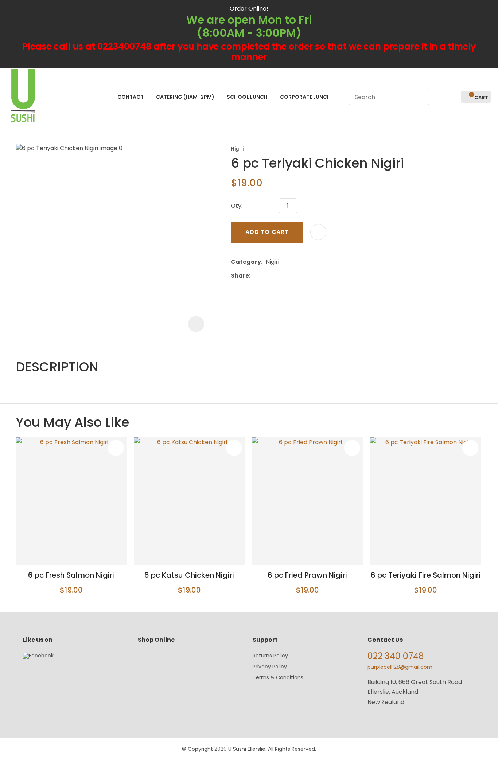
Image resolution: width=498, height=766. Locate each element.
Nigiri (237, 148)
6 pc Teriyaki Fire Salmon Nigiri (426, 575)
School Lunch (247, 97)
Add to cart (267, 232)
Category (246, 262)
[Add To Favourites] (318, 232)
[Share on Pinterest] (287, 275)
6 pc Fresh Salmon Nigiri (71, 575)
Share (240, 275)
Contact (130, 97)
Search (420, 97)
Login (438, 97)
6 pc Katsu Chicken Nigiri (189, 575)
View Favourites (452, 97)
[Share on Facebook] (255, 275)
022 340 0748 (395, 656)
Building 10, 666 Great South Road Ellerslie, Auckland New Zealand (414, 692)
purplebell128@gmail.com (399, 667)
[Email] (276, 276)
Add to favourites (116, 448)
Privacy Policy (270, 666)
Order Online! (249, 8)
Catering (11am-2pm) (185, 97)
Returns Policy (270, 655)
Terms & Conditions (278, 677)
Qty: (236, 206)
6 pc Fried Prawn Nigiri (307, 575)
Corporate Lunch (305, 97)
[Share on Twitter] (264, 275)
